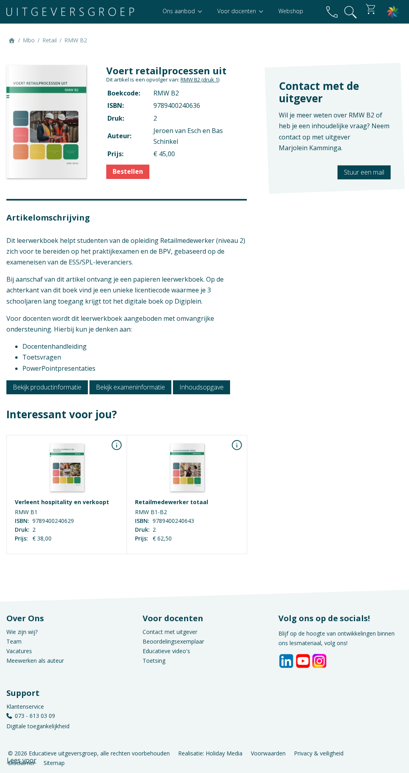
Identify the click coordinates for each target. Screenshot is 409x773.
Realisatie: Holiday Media (210, 753)
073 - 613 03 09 (35, 715)
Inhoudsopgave (201, 387)
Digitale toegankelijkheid (37, 726)
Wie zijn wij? (22, 632)
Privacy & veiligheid (318, 753)
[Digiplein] (393, 12)
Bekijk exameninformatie (130, 387)
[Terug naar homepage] (70, 12)
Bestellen (128, 171)
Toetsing (154, 660)
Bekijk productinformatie (47, 387)
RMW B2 (200, 79)
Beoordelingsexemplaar (173, 641)
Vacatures (19, 651)
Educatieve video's (166, 651)
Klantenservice (25, 706)
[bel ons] (332, 12)
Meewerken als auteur (35, 660)
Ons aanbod (180, 11)
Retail (49, 40)
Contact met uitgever (170, 632)
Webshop (290, 11)
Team (14, 641)
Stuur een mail (364, 172)
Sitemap (54, 763)
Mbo (29, 40)
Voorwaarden (268, 753)
